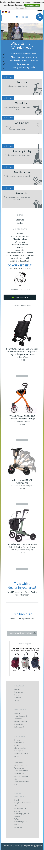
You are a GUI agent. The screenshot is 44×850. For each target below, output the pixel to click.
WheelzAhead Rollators (20, 236)
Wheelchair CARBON (20, 245)
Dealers (20, 223)
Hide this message (32, 5)
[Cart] (22, 18)
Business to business (21, 721)
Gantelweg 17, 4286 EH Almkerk (21, 813)
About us (17, 713)
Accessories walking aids (20, 258)
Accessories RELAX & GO (19, 261)
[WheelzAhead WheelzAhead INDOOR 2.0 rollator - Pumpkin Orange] (22, 413)
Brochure (20, 220)
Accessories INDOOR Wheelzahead (20, 255)
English (9, 12)
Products (20, 234)
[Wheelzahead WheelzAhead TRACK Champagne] (22, 477)
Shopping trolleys (20, 239)
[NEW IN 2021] (26, 672)
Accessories (20, 250)
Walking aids (20, 242)
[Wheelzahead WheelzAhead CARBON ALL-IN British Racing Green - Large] (22, 542)
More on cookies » (22, 8)
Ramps (20, 247)
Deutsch (6, 12)
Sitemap (17, 700)
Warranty (17, 698)
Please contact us (21, 297)
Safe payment (19, 727)
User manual (18, 692)
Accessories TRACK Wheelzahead (20, 253)
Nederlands (3, 12)
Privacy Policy (18, 724)
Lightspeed (26, 846)
